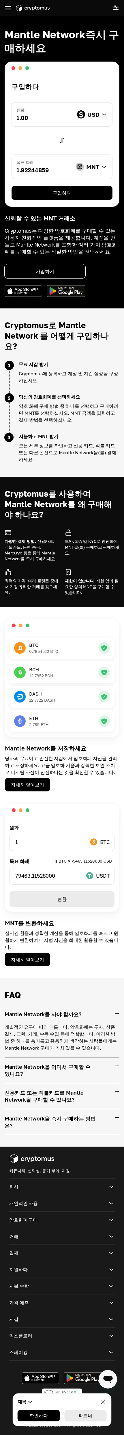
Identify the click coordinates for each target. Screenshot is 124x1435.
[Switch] (62, 140)
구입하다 (62, 193)
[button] (62, 1187)
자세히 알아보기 (27, 785)
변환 (62, 899)
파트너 (85, 1415)
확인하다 (38, 1415)
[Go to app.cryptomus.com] (33, 8)
